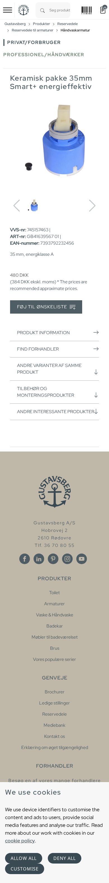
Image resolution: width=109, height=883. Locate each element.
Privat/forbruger (34, 42)
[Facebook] (24, 559)
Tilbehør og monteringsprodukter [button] (45, 392)
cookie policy (20, 840)
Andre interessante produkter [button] (55, 412)
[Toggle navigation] (8, 10)
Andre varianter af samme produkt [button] (49, 369)
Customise (25, 869)
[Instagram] (67, 559)
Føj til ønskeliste (42, 307)
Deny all (64, 858)
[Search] (42, 10)
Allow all (24, 858)
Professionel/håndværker (43, 55)
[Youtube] (81, 559)
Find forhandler (38, 349)
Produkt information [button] (43, 333)
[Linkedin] (39, 559)
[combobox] (59, 10)
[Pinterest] (53, 559)
